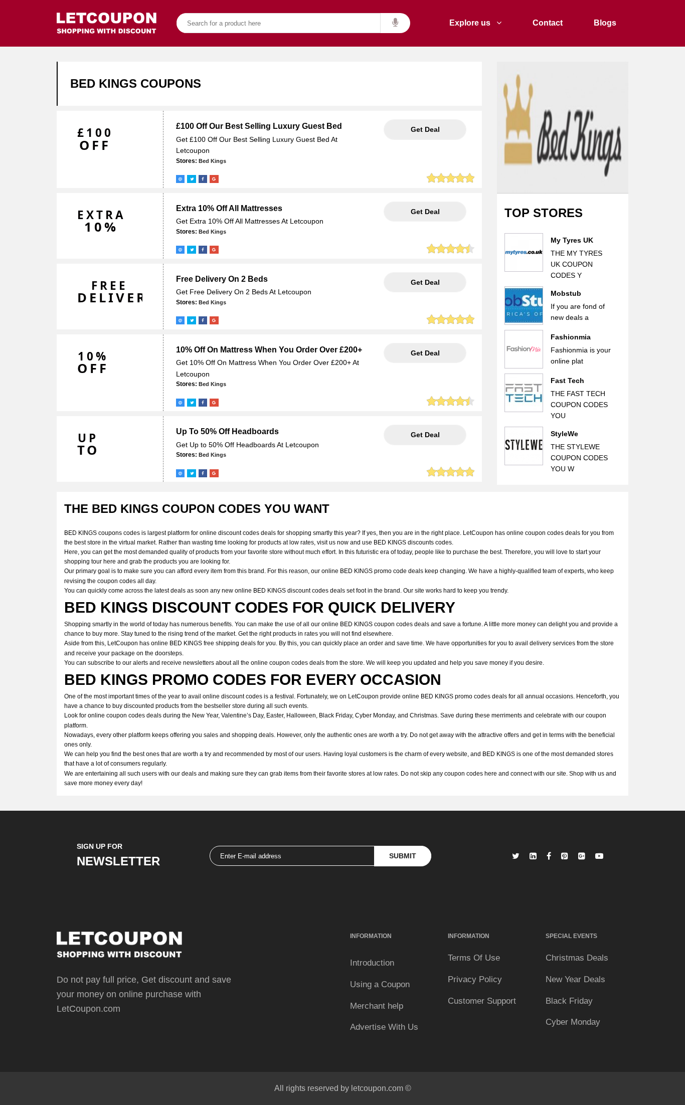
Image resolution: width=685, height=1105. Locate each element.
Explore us (472, 23)
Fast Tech (567, 381)
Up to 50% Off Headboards (227, 431)
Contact (548, 23)
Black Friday (569, 1001)
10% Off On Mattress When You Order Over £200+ (269, 349)
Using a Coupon (380, 984)
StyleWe (564, 434)
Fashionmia (571, 337)
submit (402, 856)
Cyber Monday (573, 1022)
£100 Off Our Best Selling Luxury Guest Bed (259, 126)
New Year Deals (575, 979)
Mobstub (566, 293)
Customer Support (482, 1001)
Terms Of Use (474, 958)
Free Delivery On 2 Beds (222, 279)
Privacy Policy (475, 979)
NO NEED (425, 129)
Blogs (605, 23)
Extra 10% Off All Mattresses (229, 208)
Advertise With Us (384, 1027)
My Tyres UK (572, 240)
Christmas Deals (577, 958)
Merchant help (376, 1006)
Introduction (372, 963)
